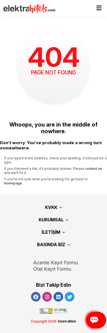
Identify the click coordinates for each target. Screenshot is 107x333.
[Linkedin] (58, 297)
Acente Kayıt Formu (55, 262)
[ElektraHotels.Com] (27, 8)
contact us (93, 168)
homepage (13, 183)
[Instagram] (47, 297)
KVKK (51, 207)
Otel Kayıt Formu (52, 269)
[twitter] (69, 297)
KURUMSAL (51, 219)
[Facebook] (36, 297)
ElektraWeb (67, 321)
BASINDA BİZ (51, 244)
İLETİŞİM (51, 232)
